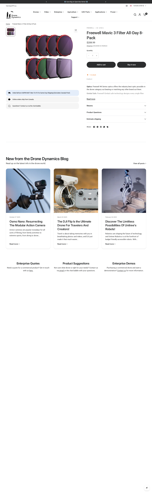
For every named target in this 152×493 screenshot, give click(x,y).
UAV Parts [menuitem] (86, 12)
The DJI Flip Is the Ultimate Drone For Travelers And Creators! (74, 225)
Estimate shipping (94, 119)
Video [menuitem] (46, 12)
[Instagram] (126, 5)
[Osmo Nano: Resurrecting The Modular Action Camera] (28, 191)
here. (31, 271)
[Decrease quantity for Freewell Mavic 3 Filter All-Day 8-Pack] (89, 55)
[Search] (135, 14)
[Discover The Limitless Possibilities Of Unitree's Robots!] (124, 191)
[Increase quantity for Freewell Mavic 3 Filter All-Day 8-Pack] (96, 55)
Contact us (121, 271)
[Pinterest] (100, 126)
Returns (90, 106)
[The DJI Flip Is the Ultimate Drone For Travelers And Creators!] (76, 191)
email (61, 271)
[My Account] (139, 14)
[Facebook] (94, 126)
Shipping (89, 46)
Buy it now (132, 65)
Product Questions (94, 112)
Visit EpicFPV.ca (11, 6)
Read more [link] (14, 244)
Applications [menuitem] (100, 12)
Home (8, 24)
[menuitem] (12, 6)
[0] (144, 14)
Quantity (90, 50)
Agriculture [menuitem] (71, 12)
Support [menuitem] (74, 17)
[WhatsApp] (104, 126)
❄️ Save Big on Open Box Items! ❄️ (76, 2)
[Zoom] (76, 30)
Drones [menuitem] (36, 12)
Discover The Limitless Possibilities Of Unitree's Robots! (120, 225)
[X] (97, 126)
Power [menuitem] (113, 12)
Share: (89, 127)
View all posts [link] (139, 163)
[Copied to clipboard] (107, 126)
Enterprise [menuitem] (58, 12)
